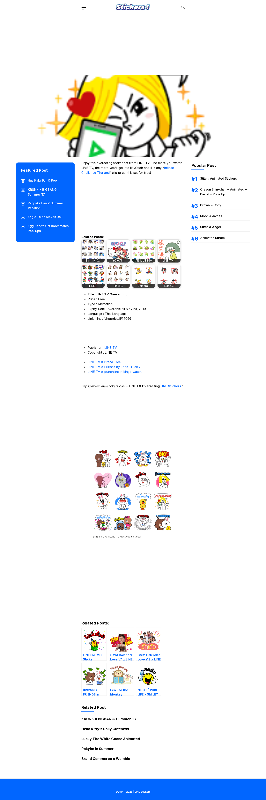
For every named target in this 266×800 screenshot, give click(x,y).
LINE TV (110, 348)
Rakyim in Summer (97, 749)
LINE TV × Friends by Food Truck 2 (114, 367)
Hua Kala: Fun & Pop (42, 180)
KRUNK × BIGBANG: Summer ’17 (109, 719)
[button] (183, 7)
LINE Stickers (170, 386)
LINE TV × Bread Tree (104, 362)
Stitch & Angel (210, 227)
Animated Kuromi (212, 238)
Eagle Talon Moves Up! (45, 217)
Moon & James (211, 216)
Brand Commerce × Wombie (105, 759)
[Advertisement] (133, 42)
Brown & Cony (210, 205)
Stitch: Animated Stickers (218, 178)
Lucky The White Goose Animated (110, 739)
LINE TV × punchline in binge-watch (115, 372)
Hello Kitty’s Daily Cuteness (105, 729)
